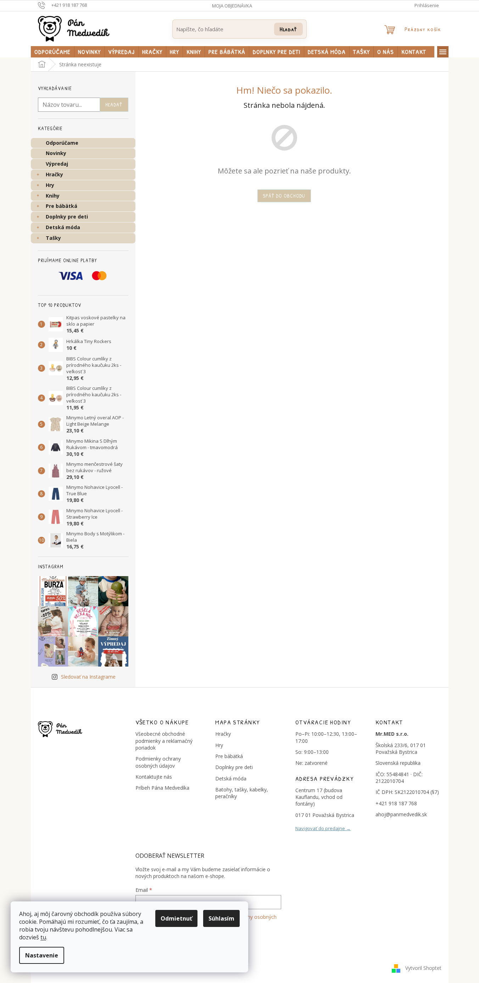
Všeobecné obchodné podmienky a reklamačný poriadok (164, 740)
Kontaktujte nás (153, 776)
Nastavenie (41, 955)
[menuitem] (52, 51)
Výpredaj (57, 163)
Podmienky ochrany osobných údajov (158, 762)
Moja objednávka (232, 5)
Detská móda (63, 227)
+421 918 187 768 (396, 803)
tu (43, 937)
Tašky (53, 237)
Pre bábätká (61, 206)
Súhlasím (221, 918)
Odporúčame (62, 142)
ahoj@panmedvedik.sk (401, 814)
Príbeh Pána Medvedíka (162, 787)
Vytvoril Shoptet (423, 968)
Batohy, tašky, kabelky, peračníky (241, 793)
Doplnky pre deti (67, 216)
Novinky (56, 153)
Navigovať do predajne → (323, 828)
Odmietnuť (176, 918)
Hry (50, 185)
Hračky (54, 174)
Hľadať (288, 28)
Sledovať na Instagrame (88, 676)
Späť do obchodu (284, 195)
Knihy (53, 195)
